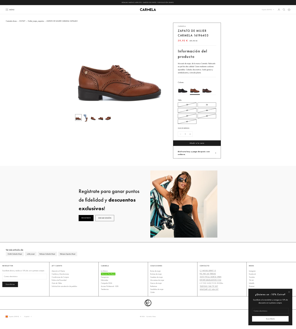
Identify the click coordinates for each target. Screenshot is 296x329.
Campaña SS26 (106, 283)
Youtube (252, 277)
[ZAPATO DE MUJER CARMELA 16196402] (183, 89)
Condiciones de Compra (60, 277)
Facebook (252, 274)
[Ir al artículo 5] (108, 117)
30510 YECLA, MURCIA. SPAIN (210, 277)
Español (26, 316)
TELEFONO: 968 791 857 (209, 286)
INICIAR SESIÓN (104, 218)
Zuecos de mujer (156, 283)
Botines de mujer (156, 274)
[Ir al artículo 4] (100, 117)
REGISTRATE (86, 218)
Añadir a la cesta (197, 143)
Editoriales (104, 280)
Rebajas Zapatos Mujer (67, 254)
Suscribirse (10, 284)
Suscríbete (270, 319)
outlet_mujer (31, 254)
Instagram (252, 271)
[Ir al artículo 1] (78, 117)
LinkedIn (251, 283)
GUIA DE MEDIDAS (183, 128)
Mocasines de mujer (157, 280)
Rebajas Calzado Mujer (47, 254)
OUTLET (22, 21)
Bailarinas (153, 286)
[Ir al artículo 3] (93, 117)
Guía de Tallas (57, 283)
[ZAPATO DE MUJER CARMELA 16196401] (207, 89)
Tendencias (105, 289)
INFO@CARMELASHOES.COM (210, 280)
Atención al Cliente (58, 271)
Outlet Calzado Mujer (15, 254)
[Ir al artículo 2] (86, 118)
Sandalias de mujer (156, 289)
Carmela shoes (11, 21)
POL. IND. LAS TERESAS (208, 274)
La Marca (104, 271)
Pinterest (251, 286)
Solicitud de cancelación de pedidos (64, 286)
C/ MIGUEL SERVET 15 (208, 271)
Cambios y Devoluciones (60, 274)
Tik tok (251, 280)
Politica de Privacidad (59, 280)
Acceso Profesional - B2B (109, 286)
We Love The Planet (108, 274)
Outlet (152, 292)
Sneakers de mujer (156, 277)
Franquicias (105, 277)
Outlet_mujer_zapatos (36, 21)
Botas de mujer (155, 271)
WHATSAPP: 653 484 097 (209, 289)
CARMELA (182, 26)
